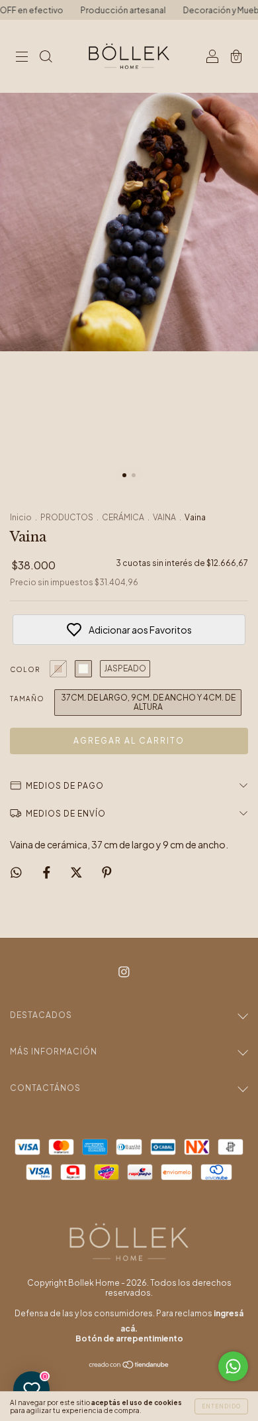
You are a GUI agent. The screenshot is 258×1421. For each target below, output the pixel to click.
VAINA (164, 517)
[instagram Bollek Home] (124, 971)
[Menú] (21, 57)
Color (25, 669)
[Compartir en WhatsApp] (16, 872)
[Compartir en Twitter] (77, 872)
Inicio (21, 517)
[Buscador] (45, 57)
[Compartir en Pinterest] (107, 872)
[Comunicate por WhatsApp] (233, 1366)
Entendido (221, 1406)
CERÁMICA (123, 517)
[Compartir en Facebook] (47, 872)
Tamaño (27, 699)
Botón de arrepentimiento (129, 1338)
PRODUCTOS (66, 517)
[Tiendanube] (129, 1365)
